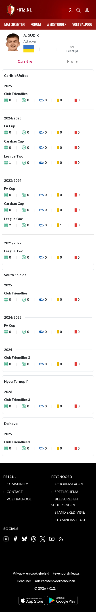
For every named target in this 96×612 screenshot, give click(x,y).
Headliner (24, 581)
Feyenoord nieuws (66, 573)
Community (17, 484)
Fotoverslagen (69, 484)
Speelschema (66, 492)
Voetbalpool (82, 24)
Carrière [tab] (25, 61)
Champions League (71, 520)
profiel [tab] (72, 61)
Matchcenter (14, 24)
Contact (15, 492)
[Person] (87, 9)
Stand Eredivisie (70, 512)
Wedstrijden (57, 24)
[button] (78, 10)
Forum (36, 24)
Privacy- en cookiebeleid (31, 573)
